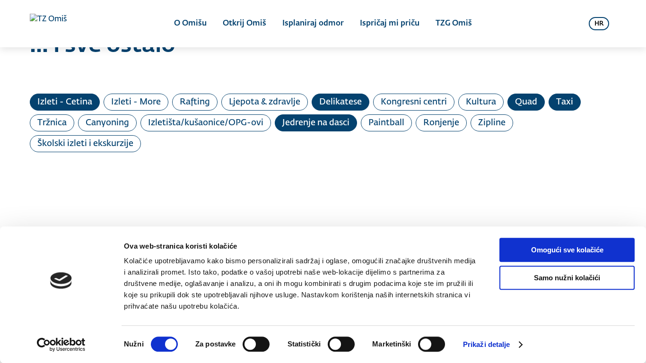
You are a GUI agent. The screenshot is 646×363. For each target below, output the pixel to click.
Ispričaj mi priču (389, 23)
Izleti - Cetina (64, 102)
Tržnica (52, 123)
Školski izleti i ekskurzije (85, 143)
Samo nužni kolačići (567, 278)
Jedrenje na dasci (315, 123)
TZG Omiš (454, 23)
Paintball (386, 123)
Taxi (564, 102)
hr (598, 24)
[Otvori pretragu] (569, 23)
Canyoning (107, 123)
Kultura (481, 102)
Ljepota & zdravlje (264, 102)
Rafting (195, 102)
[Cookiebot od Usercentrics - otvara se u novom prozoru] (61, 344)
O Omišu (190, 23)
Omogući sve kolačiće (567, 250)
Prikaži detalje (486, 344)
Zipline (492, 123)
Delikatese (340, 102)
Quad (526, 102)
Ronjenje (441, 123)
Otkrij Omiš (244, 23)
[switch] (256, 344)
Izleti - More (136, 102)
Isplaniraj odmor (313, 23)
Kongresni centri (414, 102)
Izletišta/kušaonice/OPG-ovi (205, 123)
